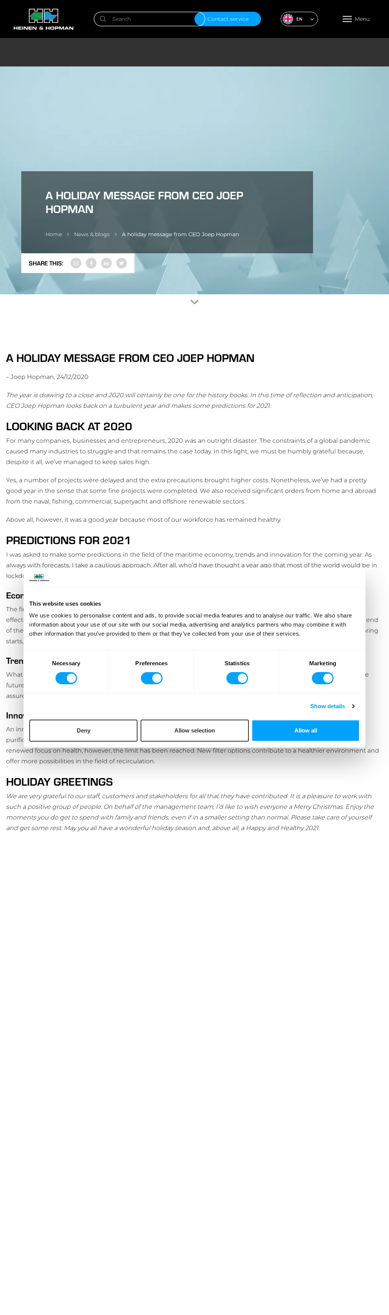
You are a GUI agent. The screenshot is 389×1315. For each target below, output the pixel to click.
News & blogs (92, 234)
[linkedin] (106, 263)
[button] (299, 19)
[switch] (152, 678)
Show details (327, 706)
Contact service (227, 19)
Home (54, 234)
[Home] (59, 19)
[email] (76, 263)
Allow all (305, 730)
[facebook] (91, 263)
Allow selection (194, 730)
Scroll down (194, 301)
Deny (83, 730)
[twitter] (121, 263)
